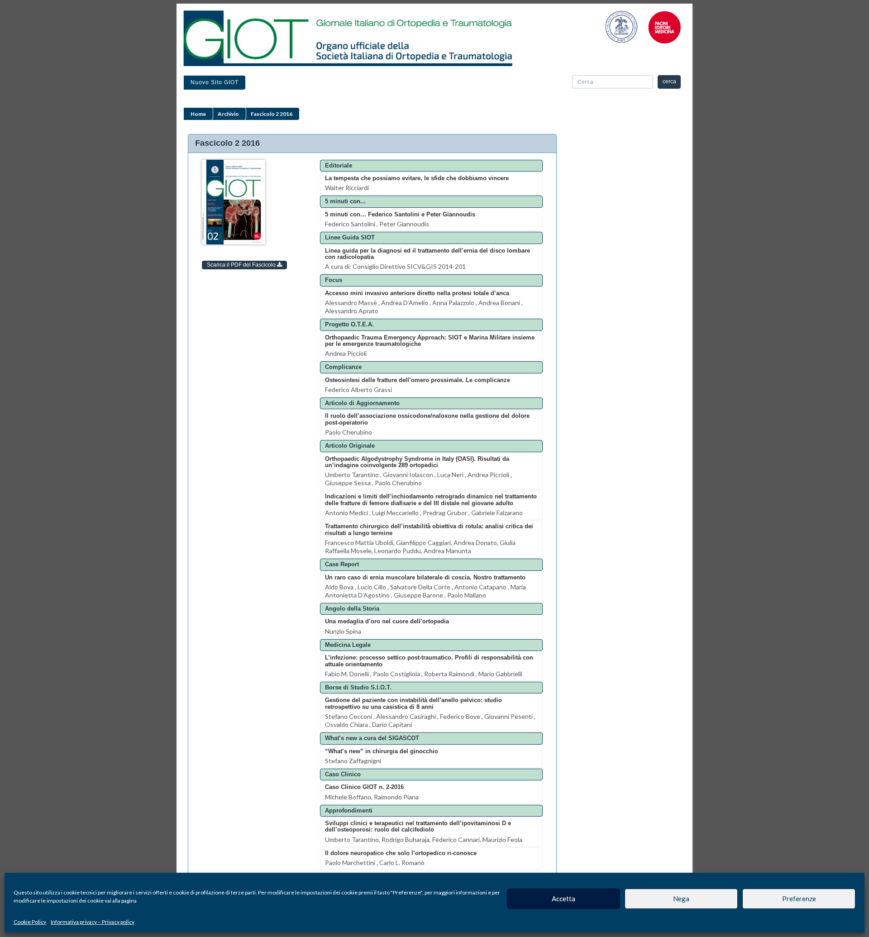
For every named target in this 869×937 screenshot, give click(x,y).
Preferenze (799, 898)
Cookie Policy (30, 921)
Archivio (228, 113)
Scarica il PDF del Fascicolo (242, 265)
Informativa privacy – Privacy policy (92, 921)
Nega (681, 898)
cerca (669, 81)
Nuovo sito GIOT (215, 82)
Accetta (563, 898)
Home (198, 113)
